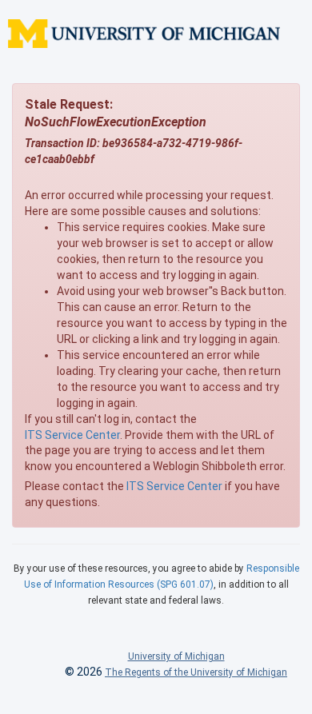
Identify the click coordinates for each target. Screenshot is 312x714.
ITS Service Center (72, 435)
